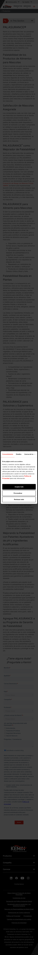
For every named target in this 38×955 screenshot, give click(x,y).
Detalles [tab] (18, 454)
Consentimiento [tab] (7, 454)
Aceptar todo (19, 487)
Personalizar (18, 493)
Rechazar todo (19, 499)
